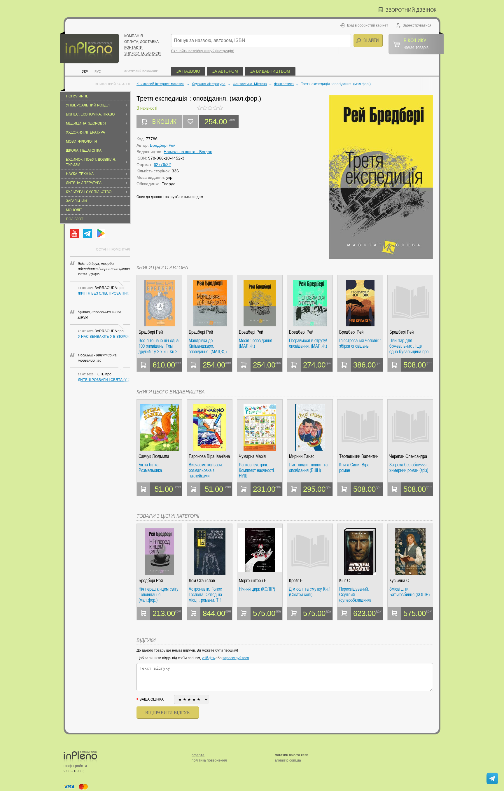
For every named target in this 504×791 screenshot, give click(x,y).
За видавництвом (270, 71)
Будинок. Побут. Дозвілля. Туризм (91, 162)
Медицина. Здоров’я (86, 123)
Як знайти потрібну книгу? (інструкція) (202, 51)
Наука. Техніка (80, 174)
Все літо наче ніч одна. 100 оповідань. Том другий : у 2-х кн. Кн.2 (159, 346)
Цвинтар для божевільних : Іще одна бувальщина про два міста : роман (408, 346)
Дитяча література (84, 183)
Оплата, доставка (141, 42)
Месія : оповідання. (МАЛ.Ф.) (256, 343)
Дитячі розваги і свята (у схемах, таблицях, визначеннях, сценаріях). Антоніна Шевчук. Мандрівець (104, 380)
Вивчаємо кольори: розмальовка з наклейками (206, 470)
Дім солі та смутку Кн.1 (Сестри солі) (310, 592)
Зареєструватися (417, 25)
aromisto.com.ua (288, 760)
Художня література (85, 132)
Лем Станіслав (202, 580)
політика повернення (209, 760)
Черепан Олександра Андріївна (408, 456)
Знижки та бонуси (142, 53)
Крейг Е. (296, 580)
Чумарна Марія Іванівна (252, 456)
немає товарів (416, 43)
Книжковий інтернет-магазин (160, 84)
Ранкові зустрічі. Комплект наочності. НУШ (257, 470)
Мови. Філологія (81, 141)
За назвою (188, 71)
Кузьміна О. (399, 580)
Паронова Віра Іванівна (209, 456)
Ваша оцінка (151, 699)
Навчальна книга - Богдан (188, 151)
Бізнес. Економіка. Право (90, 114)
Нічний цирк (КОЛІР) (257, 589)
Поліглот (74, 219)
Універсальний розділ (88, 105)
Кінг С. (345, 580)
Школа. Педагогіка (84, 150)
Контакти (133, 48)
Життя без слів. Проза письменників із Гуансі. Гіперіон (104, 293)
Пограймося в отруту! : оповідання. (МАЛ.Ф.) (309, 343)
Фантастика (284, 84)
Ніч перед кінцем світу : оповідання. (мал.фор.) (158, 594)
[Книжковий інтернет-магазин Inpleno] (89, 47)
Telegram (87, 233)
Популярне (77, 96)
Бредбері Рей (163, 145)
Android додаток (100, 233)
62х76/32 (162, 164)
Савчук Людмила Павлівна (154, 456)
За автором (225, 71)
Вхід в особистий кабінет (367, 25)
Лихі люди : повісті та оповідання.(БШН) (308, 467)
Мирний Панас (301, 456)
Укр (85, 71)
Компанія (133, 36)
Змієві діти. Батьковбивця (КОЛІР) (409, 592)
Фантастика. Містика (250, 84)
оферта (198, 755)
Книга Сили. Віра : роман (355, 467)
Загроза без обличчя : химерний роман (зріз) (409, 467)
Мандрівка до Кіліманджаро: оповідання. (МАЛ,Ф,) (208, 346)
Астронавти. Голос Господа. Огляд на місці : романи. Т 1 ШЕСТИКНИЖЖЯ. (205, 594)
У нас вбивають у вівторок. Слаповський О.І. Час (104, 337)
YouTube (74, 233)
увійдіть (208, 658)
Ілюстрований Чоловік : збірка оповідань (360, 343)
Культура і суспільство (88, 192)
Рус (97, 71)
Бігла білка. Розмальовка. (151, 467)
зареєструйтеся (236, 658)
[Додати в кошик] (143, 365)
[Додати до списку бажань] (190, 121)
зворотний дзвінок (411, 10)
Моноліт (74, 210)
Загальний (76, 201)
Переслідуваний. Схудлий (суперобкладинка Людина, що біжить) (357, 594)
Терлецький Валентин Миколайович (358, 456)
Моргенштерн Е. (253, 580)
